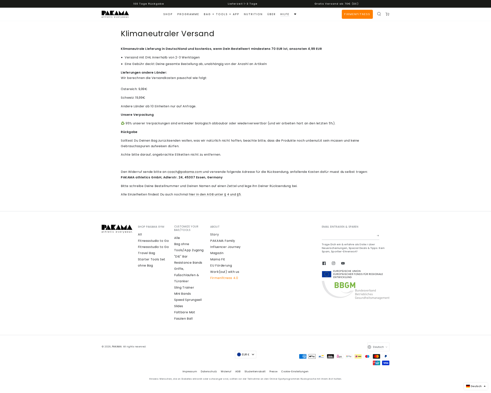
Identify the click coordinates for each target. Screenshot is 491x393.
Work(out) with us (224, 272)
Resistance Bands (188, 262)
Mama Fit (217, 259)
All (140, 234)
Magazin (216, 253)
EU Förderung (221, 265)
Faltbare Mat (184, 312)
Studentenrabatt (255, 371)
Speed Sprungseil (188, 300)
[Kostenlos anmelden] (378, 235)
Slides (178, 306)
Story (214, 234)
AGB (238, 371)
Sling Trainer (184, 287)
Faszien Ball (183, 318)
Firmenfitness (357, 14)
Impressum (190, 371)
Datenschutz (209, 371)
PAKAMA (117, 346)
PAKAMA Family (222, 241)
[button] (379, 14)
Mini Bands (182, 293)
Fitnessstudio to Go (153, 241)
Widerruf (226, 371)
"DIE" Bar (181, 256)
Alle (177, 238)
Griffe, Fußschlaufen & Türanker (186, 275)
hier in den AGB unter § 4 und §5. (215, 194)
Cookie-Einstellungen (294, 371)
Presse (273, 371)
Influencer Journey (225, 247)
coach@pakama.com (185, 172)
